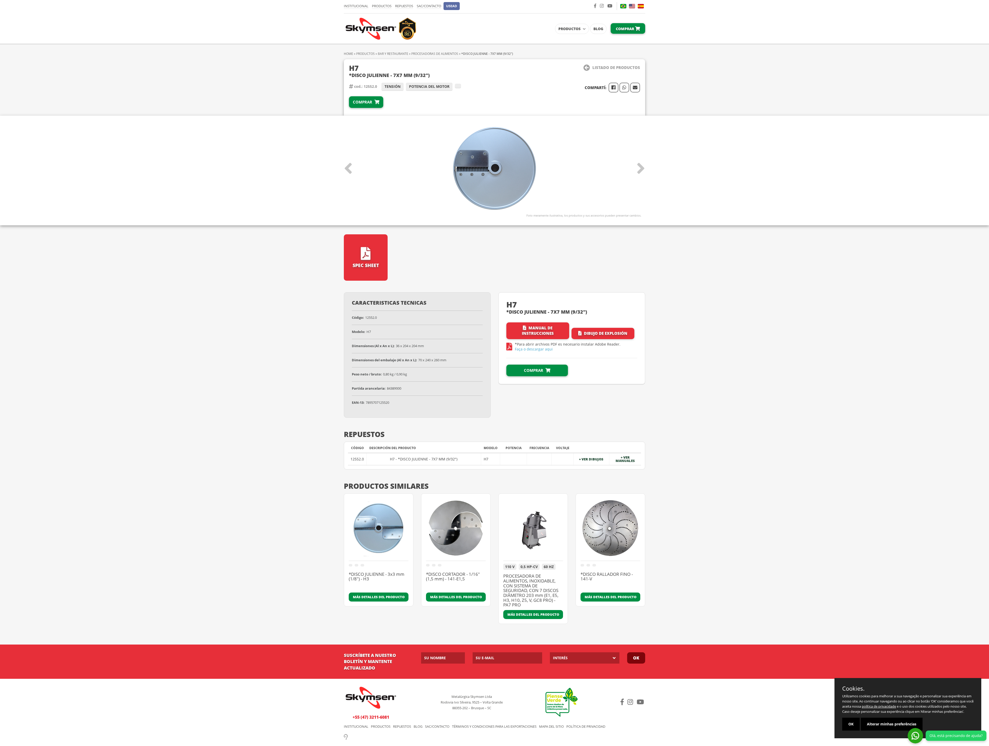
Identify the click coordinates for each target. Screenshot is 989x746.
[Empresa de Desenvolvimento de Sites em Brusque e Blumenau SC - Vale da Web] (346, 736)
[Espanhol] (641, 6)
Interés (560, 657)
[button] (451, 6)
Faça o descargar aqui (534, 349)
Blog (598, 28)
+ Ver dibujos (591, 459)
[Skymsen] (380, 28)
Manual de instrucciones (538, 330)
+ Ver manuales (625, 459)
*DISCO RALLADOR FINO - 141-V (607, 577)
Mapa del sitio (551, 726)
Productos (381, 6)
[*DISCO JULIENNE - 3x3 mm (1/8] (378, 529)
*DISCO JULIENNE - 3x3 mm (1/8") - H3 (376, 577)
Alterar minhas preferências (891, 724)
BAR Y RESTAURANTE (393, 54)
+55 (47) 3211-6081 (371, 717)
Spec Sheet (366, 265)
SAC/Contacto (429, 6)
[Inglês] (632, 6)
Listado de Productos (616, 67)
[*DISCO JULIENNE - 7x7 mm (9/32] (494, 168)
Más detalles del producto (379, 597)
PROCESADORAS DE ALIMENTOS (434, 54)
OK (636, 658)
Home (348, 54)
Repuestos (404, 6)
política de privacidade (879, 706)
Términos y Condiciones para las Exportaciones (494, 726)
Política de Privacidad (585, 726)
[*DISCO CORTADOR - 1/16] (456, 529)
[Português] (623, 6)
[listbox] (584, 658)
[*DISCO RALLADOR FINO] (610, 529)
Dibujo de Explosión (605, 333)
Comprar (625, 28)
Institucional (356, 6)
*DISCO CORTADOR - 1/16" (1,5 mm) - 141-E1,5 (453, 577)
